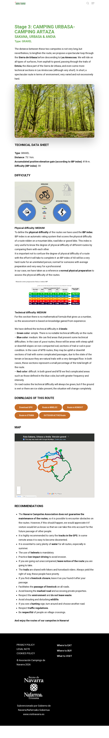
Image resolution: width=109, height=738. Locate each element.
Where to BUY (64, 650)
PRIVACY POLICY (26, 644)
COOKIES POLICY (26, 653)
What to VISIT (64, 656)
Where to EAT (64, 645)
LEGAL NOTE (23, 649)
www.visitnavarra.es (33, 714)
